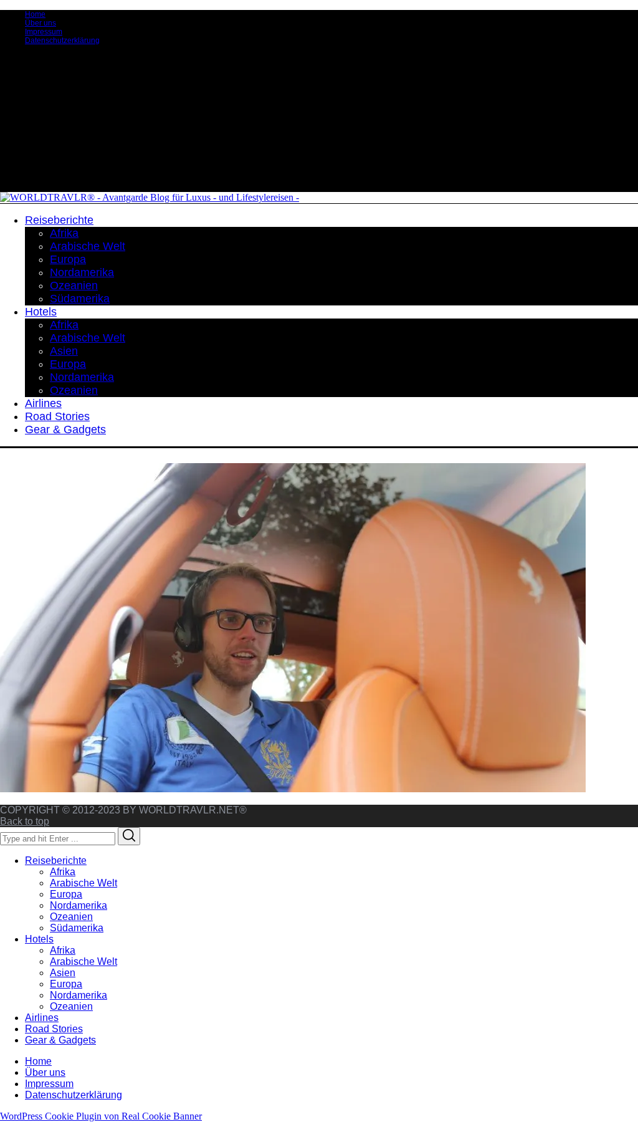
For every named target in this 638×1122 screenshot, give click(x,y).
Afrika (62, 871)
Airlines (42, 1017)
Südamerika (76, 928)
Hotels (39, 939)
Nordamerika (78, 905)
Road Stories (54, 1029)
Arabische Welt (83, 883)
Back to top (24, 821)
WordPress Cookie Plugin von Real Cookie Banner (101, 1116)
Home (35, 14)
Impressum (43, 31)
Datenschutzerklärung (62, 40)
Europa (66, 894)
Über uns (40, 23)
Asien (62, 972)
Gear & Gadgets (60, 1040)
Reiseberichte (56, 860)
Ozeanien (71, 916)
